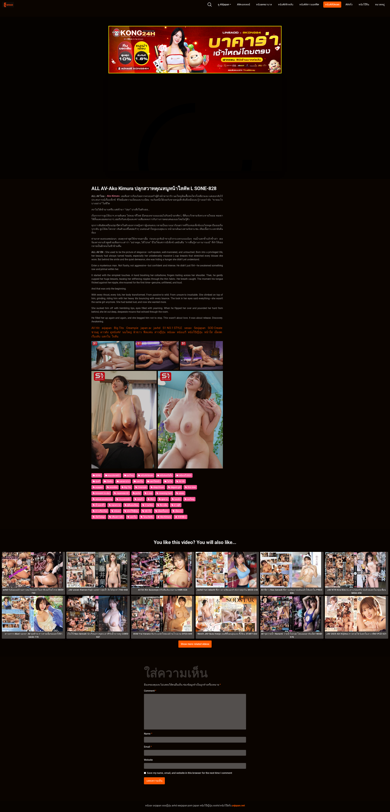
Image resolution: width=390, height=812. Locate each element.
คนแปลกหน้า (113, 475)
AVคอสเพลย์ (243, 4)
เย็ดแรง (178, 511)
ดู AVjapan (223, 4)
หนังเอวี (181, 332)
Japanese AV (122, 493)
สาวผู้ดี (176, 505)
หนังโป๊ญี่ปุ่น (195, 332)
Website (148, 759)
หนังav (171, 332)
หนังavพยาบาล (264, 4)
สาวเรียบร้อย (101, 511)
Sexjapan (200, 328)
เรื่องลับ (95, 336)
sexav (188, 328)
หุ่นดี (97, 481)
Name (148, 733)
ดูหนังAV (115, 332)
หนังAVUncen (332, 4)
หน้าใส (208, 332)
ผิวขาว (137, 332)
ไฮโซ (169, 481)
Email (148, 746)
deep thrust (158, 487)
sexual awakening (103, 499)
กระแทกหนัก (124, 499)
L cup (149, 493)
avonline (113, 487)
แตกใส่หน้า (154, 481)
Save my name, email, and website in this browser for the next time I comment (189, 773)
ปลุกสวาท (115, 505)
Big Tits (119, 328)
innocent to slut (102, 493)
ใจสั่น (115, 336)
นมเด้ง (177, 499)
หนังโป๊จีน (364, 4)
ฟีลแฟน (148, 332)
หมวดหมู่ (380, 4)
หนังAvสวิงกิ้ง (166, 475)
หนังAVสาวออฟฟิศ (309, 4)
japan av (146, 328)
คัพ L (152, 499)
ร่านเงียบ (148, 505)
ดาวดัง (104, 332)
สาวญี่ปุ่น (159, 332)
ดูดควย (164, 499)
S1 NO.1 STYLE (172, 328)
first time (191, 487)
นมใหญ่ (127, 332)
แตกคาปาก (124, 481)
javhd (157, 328)
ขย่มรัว (140, 499)
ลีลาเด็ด (163, 505)
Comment (150, 690)
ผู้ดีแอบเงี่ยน (132, 505)
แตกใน (106, 336)
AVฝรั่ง (349, 4)
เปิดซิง (109, 481)
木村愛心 (181, 517)
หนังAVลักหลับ (285, 4)
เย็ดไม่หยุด (100, 517)
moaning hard (165, 493)
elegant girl (175, 487)
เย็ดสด (218, 332)
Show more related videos (195, 643)
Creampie (132, 328)
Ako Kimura (165, 517)
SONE (98, 475)
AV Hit (95, 328)
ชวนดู (95, 332)
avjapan (107, 328)
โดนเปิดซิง (148, 517)
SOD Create (215, 328)
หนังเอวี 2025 (185, 475)
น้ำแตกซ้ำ (100, 505)
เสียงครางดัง (117, 517)
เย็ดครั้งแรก (162, 511)
